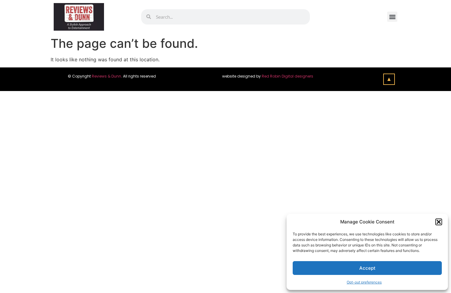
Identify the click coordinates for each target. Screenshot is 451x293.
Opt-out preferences (364, 282)
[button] (439, 222)
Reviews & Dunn (106, 76)
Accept (367, 268)
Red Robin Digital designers (288, 76)
